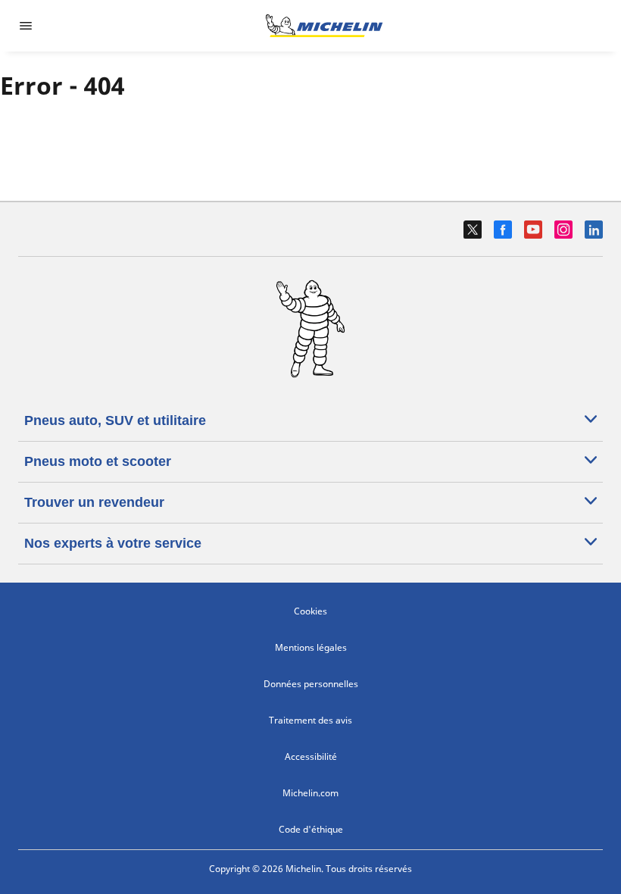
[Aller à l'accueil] (324, 25)
